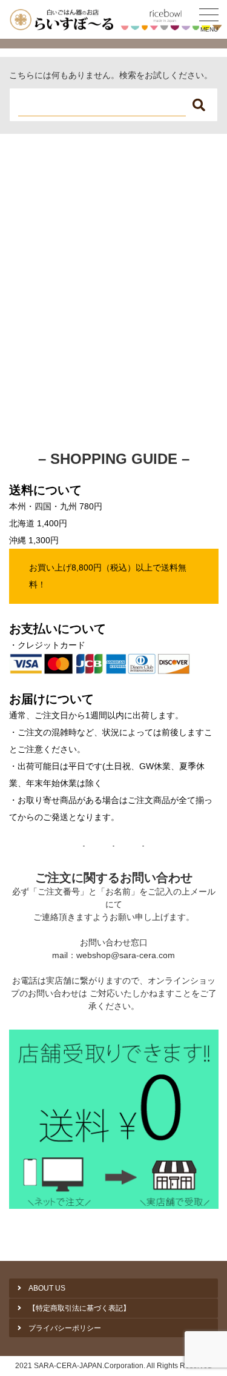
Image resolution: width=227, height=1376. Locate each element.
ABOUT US (46, 1288)
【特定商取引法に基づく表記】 (79, 1308)
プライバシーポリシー (64, 1328)
